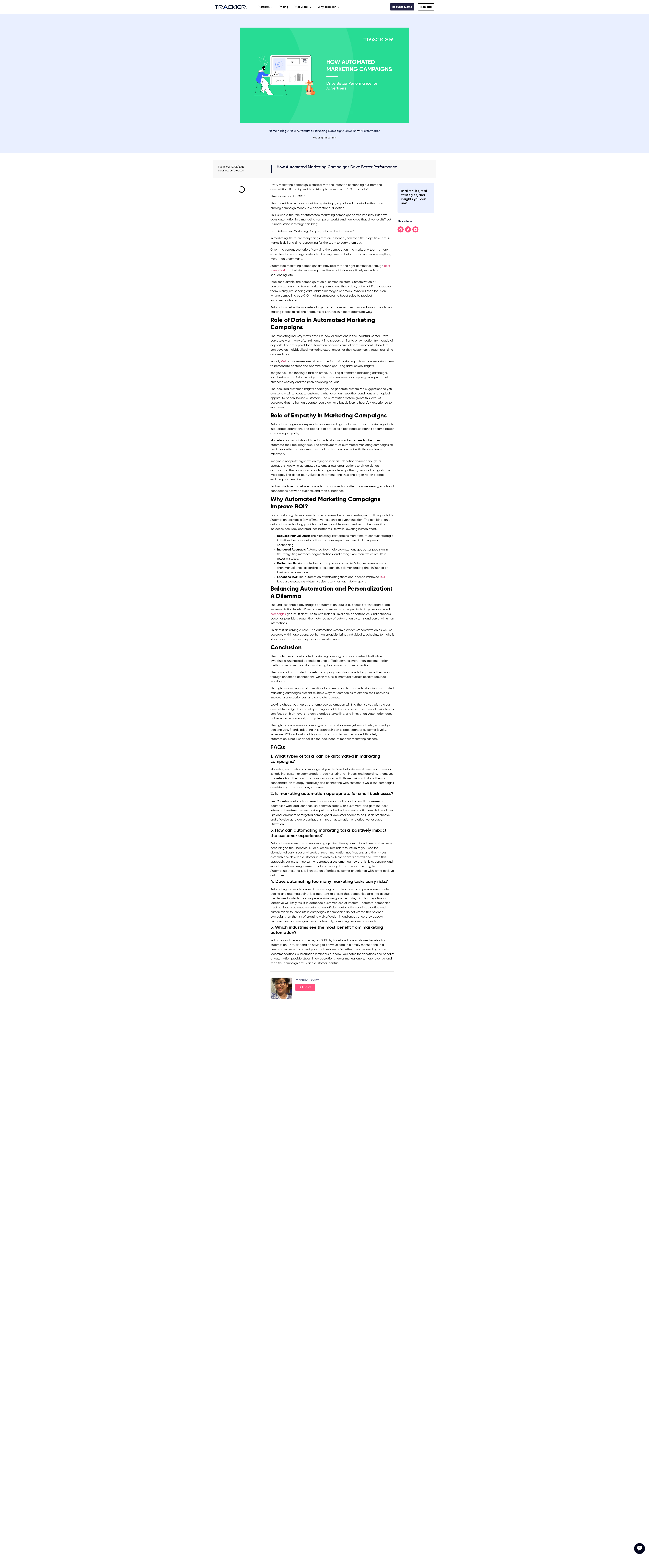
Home (273, 131)
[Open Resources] (310, 7)
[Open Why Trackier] (338, 7)
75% (283, 361)
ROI (382, 577)
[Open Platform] (271, 7)
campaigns (278, 614)
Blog (283, 131)
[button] (401, 229)
